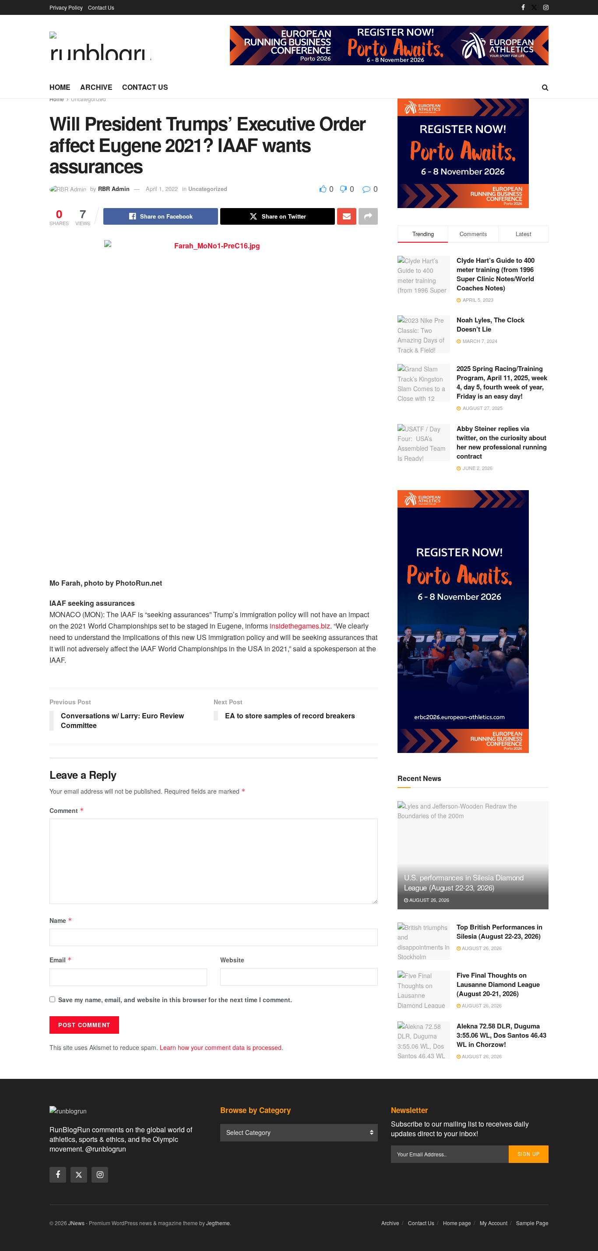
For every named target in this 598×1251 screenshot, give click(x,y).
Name (60, 920)
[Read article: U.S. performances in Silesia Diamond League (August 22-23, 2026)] (473, 855)
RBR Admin (114, 188)
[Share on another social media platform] (368, 216)
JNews (76, 1222)
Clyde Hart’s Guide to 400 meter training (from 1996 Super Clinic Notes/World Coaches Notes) (496, 274)
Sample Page (532, 1222)
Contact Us (101, 7)
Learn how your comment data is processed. (221, 1047)
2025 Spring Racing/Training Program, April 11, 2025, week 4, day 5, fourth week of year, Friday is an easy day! (502, 382)
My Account (493, 1222)
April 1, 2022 (162, 188)
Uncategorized (88, 98)
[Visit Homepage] (100, 46)
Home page (457, 1222)
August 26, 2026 (428, 899)
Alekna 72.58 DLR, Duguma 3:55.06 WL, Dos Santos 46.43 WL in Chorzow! (501, 1035)
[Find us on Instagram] (546, 7)
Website (232, 959)
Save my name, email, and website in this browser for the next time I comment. (175, 999)
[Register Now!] (389, 44)
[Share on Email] (346, 216)
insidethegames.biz (300, 626)
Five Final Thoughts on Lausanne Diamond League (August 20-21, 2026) (498, 984)
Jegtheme (218, 1222)
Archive (96, 87)
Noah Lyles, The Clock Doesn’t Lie (490, 324)
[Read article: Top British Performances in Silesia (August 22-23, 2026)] (423, 941)
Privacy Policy (66, 7)
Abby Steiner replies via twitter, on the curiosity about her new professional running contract (502, 442)
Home (59, 87)
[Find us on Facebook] (523, 7)
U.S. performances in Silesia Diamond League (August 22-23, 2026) (464, 882)
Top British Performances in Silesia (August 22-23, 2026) (499, 931)
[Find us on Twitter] (534, 7)
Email (60, 959)
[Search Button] (545, 87)
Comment (66, 810)
